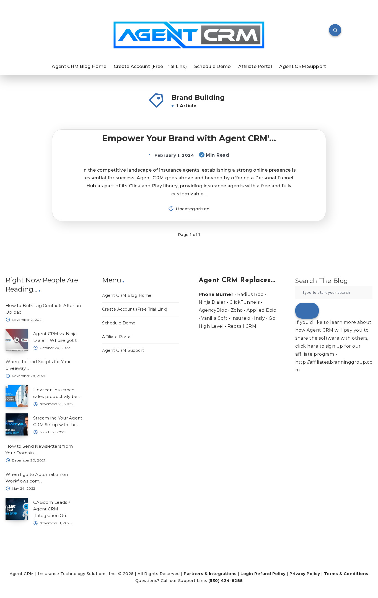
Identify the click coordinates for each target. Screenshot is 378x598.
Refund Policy (270, 573)
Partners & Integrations (210, 573)
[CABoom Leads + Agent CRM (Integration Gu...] (17, 509)
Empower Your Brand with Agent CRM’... (189, 138)
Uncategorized (193, 208)
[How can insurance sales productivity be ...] (17, 396)
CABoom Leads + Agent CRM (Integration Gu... (52, 509)
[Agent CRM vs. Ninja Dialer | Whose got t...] (17, 340)
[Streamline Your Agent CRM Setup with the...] (17, 424)
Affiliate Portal (255, 66)
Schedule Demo (212, 66)
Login (246, 573)
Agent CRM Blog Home (79, 66)
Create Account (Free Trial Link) (150, 66)
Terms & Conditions (346, 573)
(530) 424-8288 (225, 580)
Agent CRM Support (302, 66)
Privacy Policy (304, 573)
